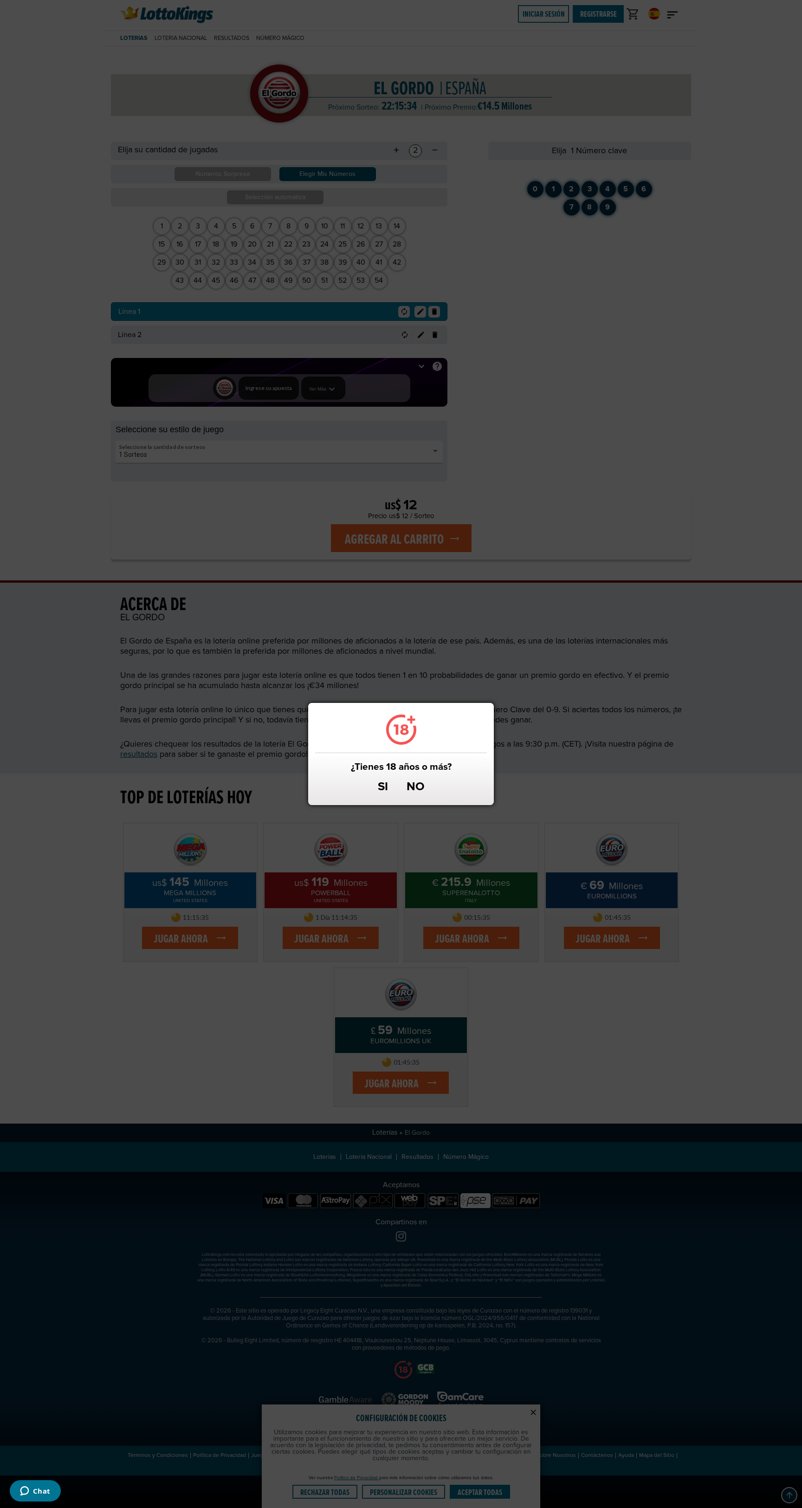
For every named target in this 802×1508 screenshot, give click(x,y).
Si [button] (383, 787)
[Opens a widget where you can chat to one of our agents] (35, 1491)
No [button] (416, 787)
